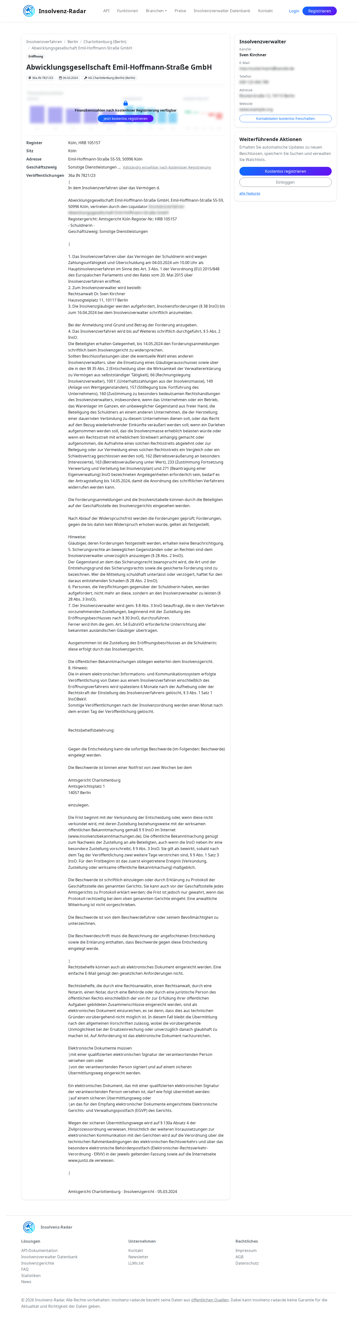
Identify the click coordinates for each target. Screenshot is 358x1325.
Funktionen (127, 10)
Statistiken (31, 1275)
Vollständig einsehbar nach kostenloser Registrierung (167, 167)
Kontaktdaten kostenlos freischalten (285, 118)
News (26, 1281)
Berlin (72, 41)
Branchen (155, 10)
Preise (180, 10)
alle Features (249, 193)
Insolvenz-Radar (62, 11)
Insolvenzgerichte (37, 1263)
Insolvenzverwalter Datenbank (222, 10)
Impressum (246, 1250)
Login (294, 11)
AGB (239, 1256)
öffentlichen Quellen (210, 1300)
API (106, 10)
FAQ (25, 1269)
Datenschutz (247, 1263)
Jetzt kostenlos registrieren (126, 118)
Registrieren (319, 11)
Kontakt (265, 10)
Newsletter (138, 1256)
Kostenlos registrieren (285, 171)
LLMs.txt (136, 1263)
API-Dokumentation (39, 1250)
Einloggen (285, 182)
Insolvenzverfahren (44, 41)
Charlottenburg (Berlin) (105, 41)
